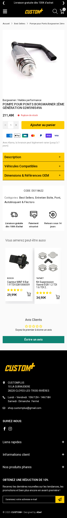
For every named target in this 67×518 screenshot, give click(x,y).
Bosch (10, 278)
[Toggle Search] (55, 12)
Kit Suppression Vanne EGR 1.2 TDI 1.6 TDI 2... (46, 285)
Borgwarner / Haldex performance (22, 100)
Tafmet (40, 278)
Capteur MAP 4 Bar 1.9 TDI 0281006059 (18, 283)
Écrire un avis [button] (33, 339)
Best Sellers (26, 197)
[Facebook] (4, 429)
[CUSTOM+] (34, 11)
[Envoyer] (59, 499)
